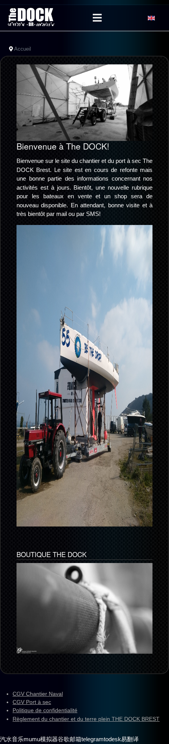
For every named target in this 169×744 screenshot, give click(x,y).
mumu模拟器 (41, 739)
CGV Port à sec (32, 702)
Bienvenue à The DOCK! (63, 146)
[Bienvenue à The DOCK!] (84, 102)
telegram (92, 739)
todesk (112, 739)
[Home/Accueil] (31, 17)
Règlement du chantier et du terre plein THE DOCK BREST (86, 719)
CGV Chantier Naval (38, 694)
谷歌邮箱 (69, 739)
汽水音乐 (12, 739)
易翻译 (130, 739)
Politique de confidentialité (45, 710)
